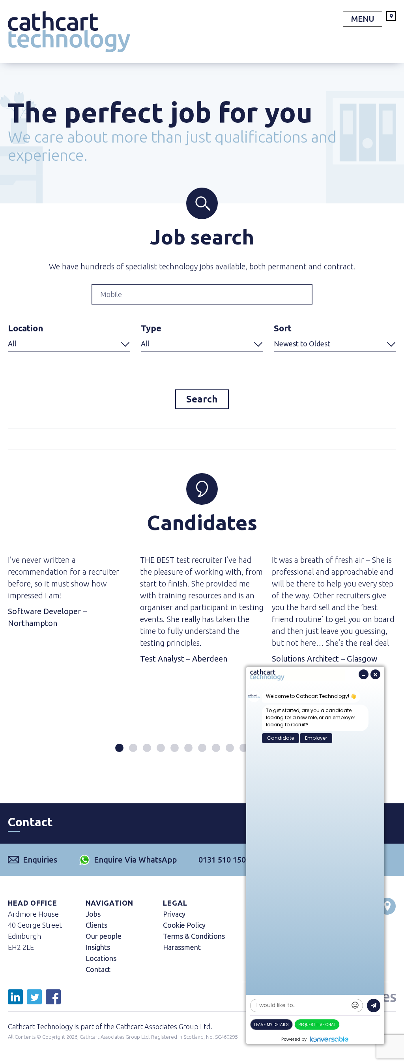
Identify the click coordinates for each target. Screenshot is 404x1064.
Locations (101, 958)
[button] (119, 748)
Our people (104, 936)
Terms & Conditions (194, 936)
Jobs (93, 914)
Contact (98, 969)
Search (202, 399)
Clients (96, 925)
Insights (98, 947)
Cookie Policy (184, 925)
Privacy (174, 914)
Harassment (182, 947)
